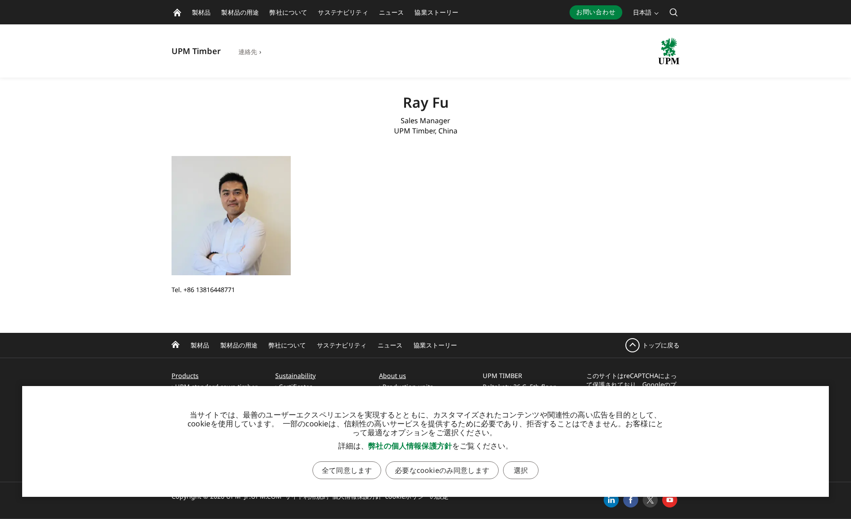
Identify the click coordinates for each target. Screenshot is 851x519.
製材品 (200, 345)
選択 (521, 470)
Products (185, 375)
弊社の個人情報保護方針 (410, 446)
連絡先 (247, 51)
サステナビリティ (342, 345)
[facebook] (630, 499)
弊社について (287, 345)
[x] (650, 499)
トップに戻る (660, 345)
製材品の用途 (239, 345)
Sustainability (295, 375)
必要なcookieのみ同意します (442, 470)
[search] (674, 12)
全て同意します (347, 470)
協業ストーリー (435, 345)
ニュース (390, 345)
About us (392, 375)
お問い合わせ (596, 12)
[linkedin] (611, 499)
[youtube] (669, 499)
